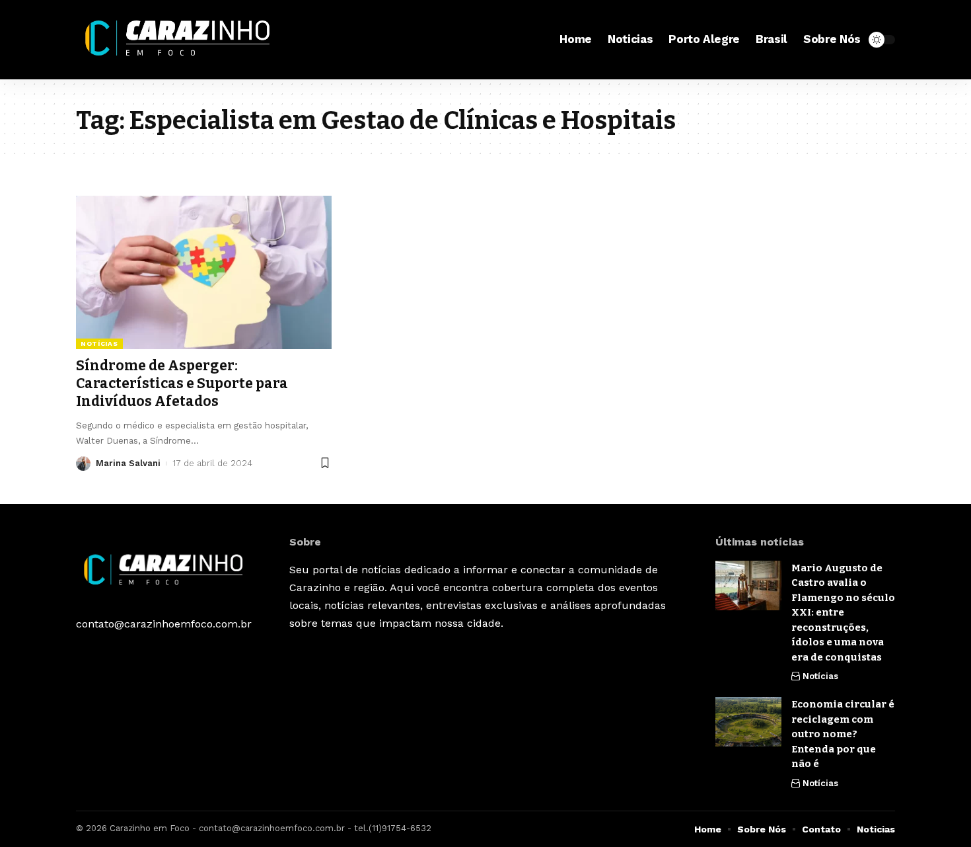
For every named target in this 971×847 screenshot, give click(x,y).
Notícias (99, 343)
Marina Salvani (128, 463)
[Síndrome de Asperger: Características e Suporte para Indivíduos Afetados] (204, 272)
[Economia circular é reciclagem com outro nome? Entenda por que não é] (748, 721)
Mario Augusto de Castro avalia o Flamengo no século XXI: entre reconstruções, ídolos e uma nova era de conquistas (843, 612)
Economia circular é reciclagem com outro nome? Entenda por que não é (842, 734)
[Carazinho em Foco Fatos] (180, 39)
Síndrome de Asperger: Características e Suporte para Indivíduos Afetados (182, 384)
